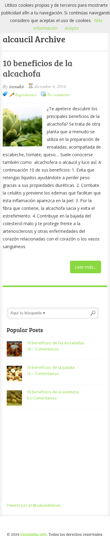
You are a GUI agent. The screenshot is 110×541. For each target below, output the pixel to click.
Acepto (72, 28)
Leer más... (85, 267)
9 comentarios (29, 398)
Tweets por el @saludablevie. (34, 505)
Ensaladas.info (33, 534)
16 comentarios (29, 349)
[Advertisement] (54, 456)
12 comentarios (29, 373)
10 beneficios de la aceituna (53, 392)
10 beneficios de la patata (51, 367)
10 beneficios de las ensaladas (55, 343)
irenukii (16, 86)
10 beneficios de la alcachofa (37, 68)
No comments (58, 94)
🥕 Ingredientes (22, 94)
